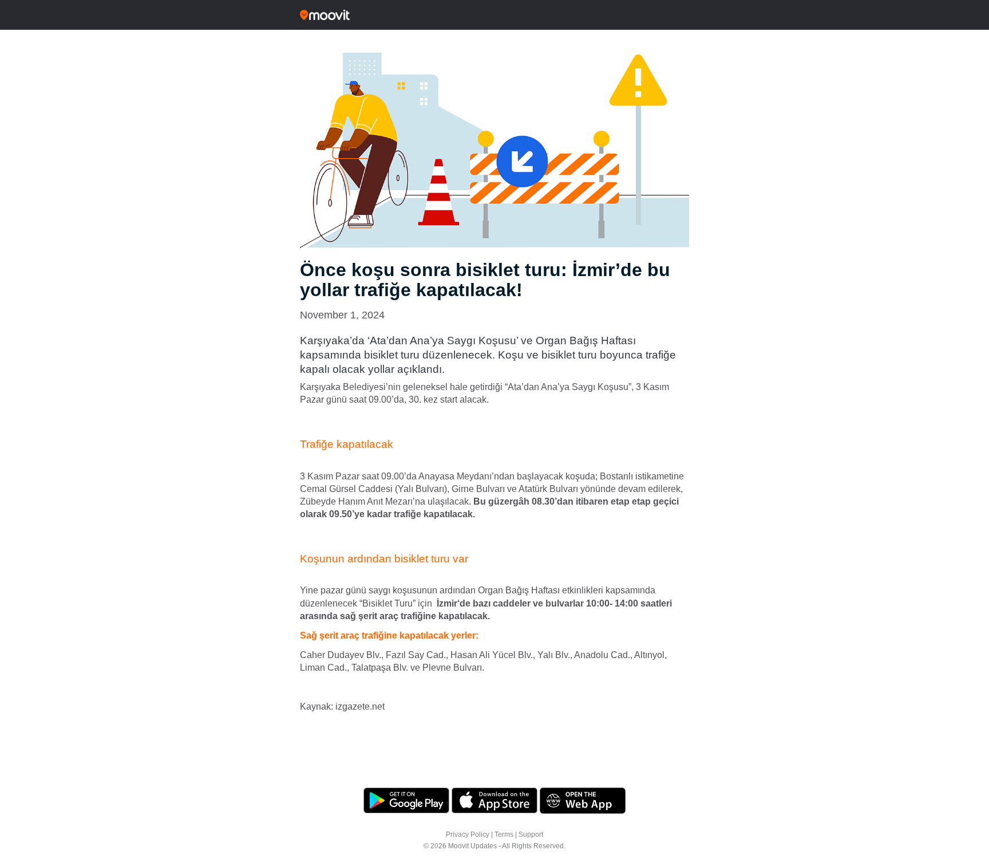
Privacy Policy (467, 834)
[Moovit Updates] (494, 15)
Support (531, 834)
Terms (503, 834)
